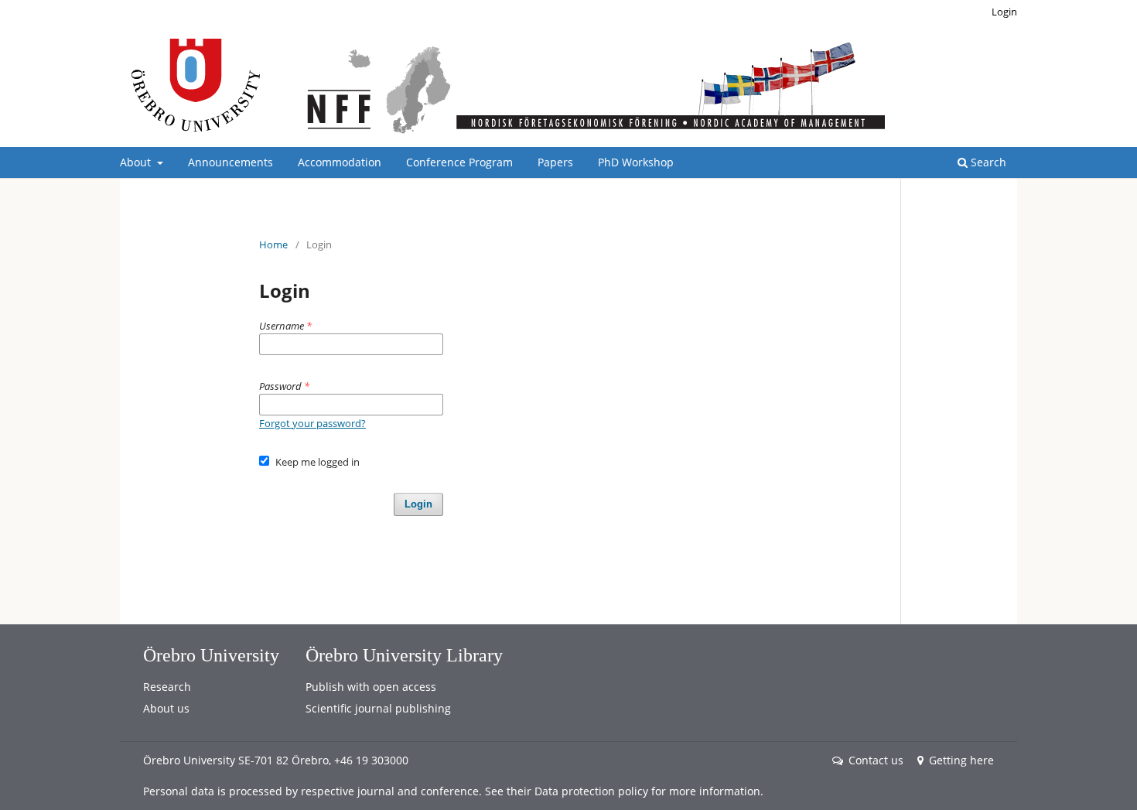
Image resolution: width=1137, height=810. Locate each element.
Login (1004, 12)
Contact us (875, 760)
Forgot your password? (312, 423)
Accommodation (339, 162)
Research (167, 686)
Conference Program (459, 162)
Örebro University (211, 655)
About (137, 162)
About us (166, 708)
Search (987, 162)
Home (273, 244)
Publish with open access (371, 686)
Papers (555, 162)
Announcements (230, 162)
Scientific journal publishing (378, 708)
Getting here (961, 760)
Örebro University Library (404, 655)
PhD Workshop (636, 162)
